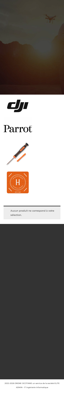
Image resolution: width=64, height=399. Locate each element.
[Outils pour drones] (18, 154)
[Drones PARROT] (18, 128)
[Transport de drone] (18, 182)
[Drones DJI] (18, 106)
